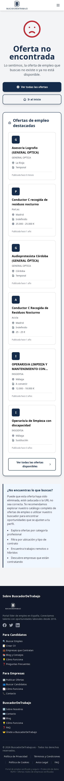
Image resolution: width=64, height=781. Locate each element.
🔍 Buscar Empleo (12, 641)
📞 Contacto (9, 693)
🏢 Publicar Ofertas (13, 679)
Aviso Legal (42, 762)
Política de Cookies (19, 762)
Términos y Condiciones (47, 756)
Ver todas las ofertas (34, 87)
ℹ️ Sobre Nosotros (13, 709)
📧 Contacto (9, 713)
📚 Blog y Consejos (13, 654)
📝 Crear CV (9, 645)
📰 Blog (7, 718)
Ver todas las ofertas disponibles (30, 464)
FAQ (57, 762)
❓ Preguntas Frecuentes (16, 664)
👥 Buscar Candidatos (15, 684)
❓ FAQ (7, 727)
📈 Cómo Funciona (13, 688)
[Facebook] (5, 625)
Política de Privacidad (15, 756)
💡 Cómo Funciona (13, 659)
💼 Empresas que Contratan (18, 650)
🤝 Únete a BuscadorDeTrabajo (20, 732)
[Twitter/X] (11, 625)
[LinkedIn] (18, 625)
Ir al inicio (34, 99)
